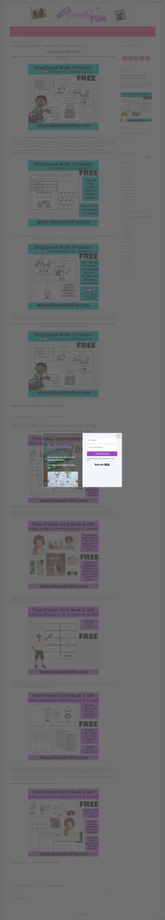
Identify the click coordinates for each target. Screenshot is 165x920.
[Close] (118, 436)
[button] (63, 483)
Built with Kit (102, 465)
